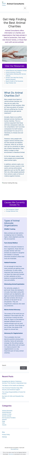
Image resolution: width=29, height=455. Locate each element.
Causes (4, 425)
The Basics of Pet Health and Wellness (13, 385)
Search (4, 365)
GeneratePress (14, 449)
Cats (3, 423)
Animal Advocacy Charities (13, 72)
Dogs (3, 421)
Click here (11, 454)
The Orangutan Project (12, 209)
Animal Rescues (6, 412)
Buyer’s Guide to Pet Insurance (14, 81)
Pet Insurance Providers (9, 417)
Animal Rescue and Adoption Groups (16, 70)
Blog (3, 432)
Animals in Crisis (6, 414)
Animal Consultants (15, 4)
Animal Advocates (7, 410)
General (4, 419)
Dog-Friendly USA (11, 83)
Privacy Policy (6, 434)
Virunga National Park (12, 211)
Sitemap (4, 437)
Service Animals (6, 416)
